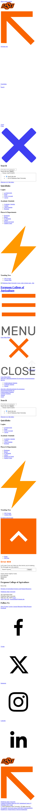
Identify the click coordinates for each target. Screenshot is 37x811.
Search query (6, 569)
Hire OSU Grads (8, 805)
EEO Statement (25, 808)
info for (12, 390)
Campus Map (7, 280)
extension (32, 378)
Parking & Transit (9, 222)
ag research (26, 378)
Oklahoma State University (8, 591)
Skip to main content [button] (6, 1)
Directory (3, 182)
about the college (5, 378)
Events (6, 606)
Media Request (27, 606)
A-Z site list (4, 575)
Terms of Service (16, 809)
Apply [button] (2, 396)
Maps (2, 578)
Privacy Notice (8, 809)
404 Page (6, 558)
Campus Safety (17, 808)
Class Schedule (8, 207)
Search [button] (29, 569)
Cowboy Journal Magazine (15, 606)
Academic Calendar (9, 204)
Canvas (6, 197)
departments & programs (16, 378)
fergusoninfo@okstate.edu (17, 599)
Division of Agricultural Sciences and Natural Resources (16, 588)
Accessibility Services (7, 808)
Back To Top (31, 369)
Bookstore (7, 215)
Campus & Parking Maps (7, 803)
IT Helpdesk (7, 218)
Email (5, 194)
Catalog (6, 206)
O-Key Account (8, 196)
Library (6, 220)
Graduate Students (9, 384)
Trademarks (24, 809)
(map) (14, 597)
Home (5, 556)
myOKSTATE (8, 193)
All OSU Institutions (20, 803)
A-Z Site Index (10, 182)
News (2, 606)
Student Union (8, 223)
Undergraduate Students (10, 383)
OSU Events (7, 278)
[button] (18, 85)
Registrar (6, 209)
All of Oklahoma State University (16, 178)
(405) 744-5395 (5, 599)
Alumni (6, 386)
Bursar (6, 217)
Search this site (5, 171)
